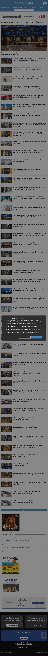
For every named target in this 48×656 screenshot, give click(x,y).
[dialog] (24, 328)
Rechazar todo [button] (24, 337)
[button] (9, 337)
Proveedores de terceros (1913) (17, 326)
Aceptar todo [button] (37, 337)
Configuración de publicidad (11, 332)
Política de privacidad (20, 333)
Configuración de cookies (10, 333)
